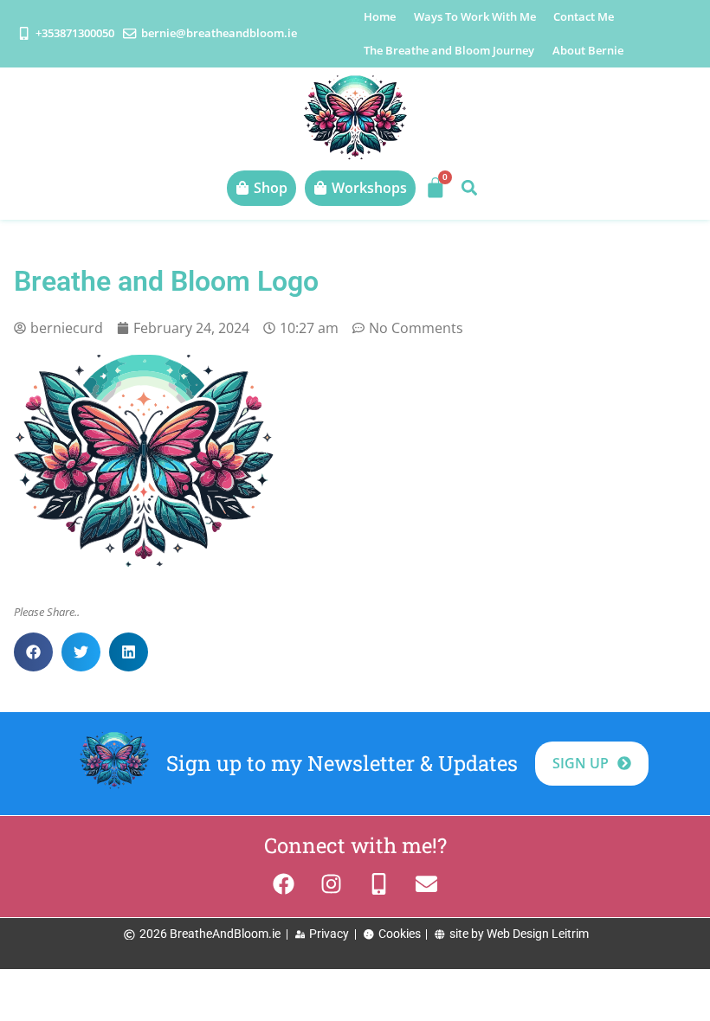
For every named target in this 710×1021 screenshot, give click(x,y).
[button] (469, 188)
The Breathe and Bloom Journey (449, 50)
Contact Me (583, 16)
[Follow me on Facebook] (283, 883)
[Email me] (426, 883)
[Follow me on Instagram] (331, 883)
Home (380, 16)
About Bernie (587, 50)
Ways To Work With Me (475, 16)
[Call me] (378, 883)
